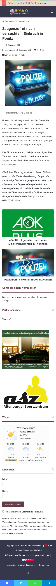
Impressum (44, 565)
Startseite (9, 21)
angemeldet (17, 297)
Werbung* (6, 319)
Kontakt (21, 565)
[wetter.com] (11, 461)
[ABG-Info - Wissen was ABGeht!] (20, 11)
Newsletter (11, 565)
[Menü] (3, 12)
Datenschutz (32, 565)
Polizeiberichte (22, 21)
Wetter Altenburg (25, 427)
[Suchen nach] (52, 12)
